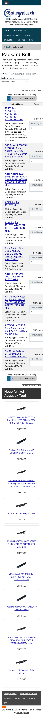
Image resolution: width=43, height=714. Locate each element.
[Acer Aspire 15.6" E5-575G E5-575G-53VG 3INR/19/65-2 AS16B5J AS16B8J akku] (21, 628)
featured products (12, 35)
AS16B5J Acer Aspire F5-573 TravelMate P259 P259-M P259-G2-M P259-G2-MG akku (21, 420)
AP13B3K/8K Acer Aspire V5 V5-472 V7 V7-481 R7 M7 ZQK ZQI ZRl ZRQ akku (15, 302)
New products (19, 30)
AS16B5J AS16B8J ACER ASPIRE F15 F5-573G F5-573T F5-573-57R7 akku (21, 544)
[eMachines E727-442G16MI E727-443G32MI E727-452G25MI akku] (21, 565)
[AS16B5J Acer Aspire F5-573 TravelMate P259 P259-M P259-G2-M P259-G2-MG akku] (21, 408)
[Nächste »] (29, 98)
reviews (27, 35)
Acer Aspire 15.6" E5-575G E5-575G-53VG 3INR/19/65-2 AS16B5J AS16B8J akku (16, 179)
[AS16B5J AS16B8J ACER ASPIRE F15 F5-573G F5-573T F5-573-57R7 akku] (21, 532)
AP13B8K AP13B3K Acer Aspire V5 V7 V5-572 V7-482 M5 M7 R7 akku (16, 329)
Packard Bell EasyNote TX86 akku (22, 671)
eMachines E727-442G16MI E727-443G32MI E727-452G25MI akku (21, 577)
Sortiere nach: (7, 78)
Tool (8, 47)
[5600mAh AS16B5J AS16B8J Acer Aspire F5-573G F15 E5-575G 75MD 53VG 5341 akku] (21, 471)
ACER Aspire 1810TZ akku (12, 204)
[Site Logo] (21, 13)
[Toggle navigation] (6, 3)
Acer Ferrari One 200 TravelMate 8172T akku (14, 276)
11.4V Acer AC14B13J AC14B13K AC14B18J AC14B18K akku (14, 114)
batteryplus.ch (25, 710)
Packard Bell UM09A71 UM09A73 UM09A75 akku (21, 608)
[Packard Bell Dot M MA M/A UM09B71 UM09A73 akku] (21, 441)
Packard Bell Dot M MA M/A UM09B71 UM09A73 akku (21, 451)
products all (9, 40)
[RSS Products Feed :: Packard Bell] (4, 707)
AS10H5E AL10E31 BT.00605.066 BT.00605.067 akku (16, 353)
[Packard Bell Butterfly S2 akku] (21, 504)
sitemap (21, 40)
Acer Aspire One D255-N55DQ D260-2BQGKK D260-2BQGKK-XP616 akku (14, 254)
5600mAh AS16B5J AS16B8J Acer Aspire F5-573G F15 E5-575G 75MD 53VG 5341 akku (16, 151)
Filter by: (4, 73)
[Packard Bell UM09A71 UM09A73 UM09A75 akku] (21, 598)
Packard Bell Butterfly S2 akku (21, 513)
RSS (31, 40)
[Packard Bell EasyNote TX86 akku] (21, 661)
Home (6, 30)
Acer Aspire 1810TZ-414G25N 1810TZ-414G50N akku (15, 226)
